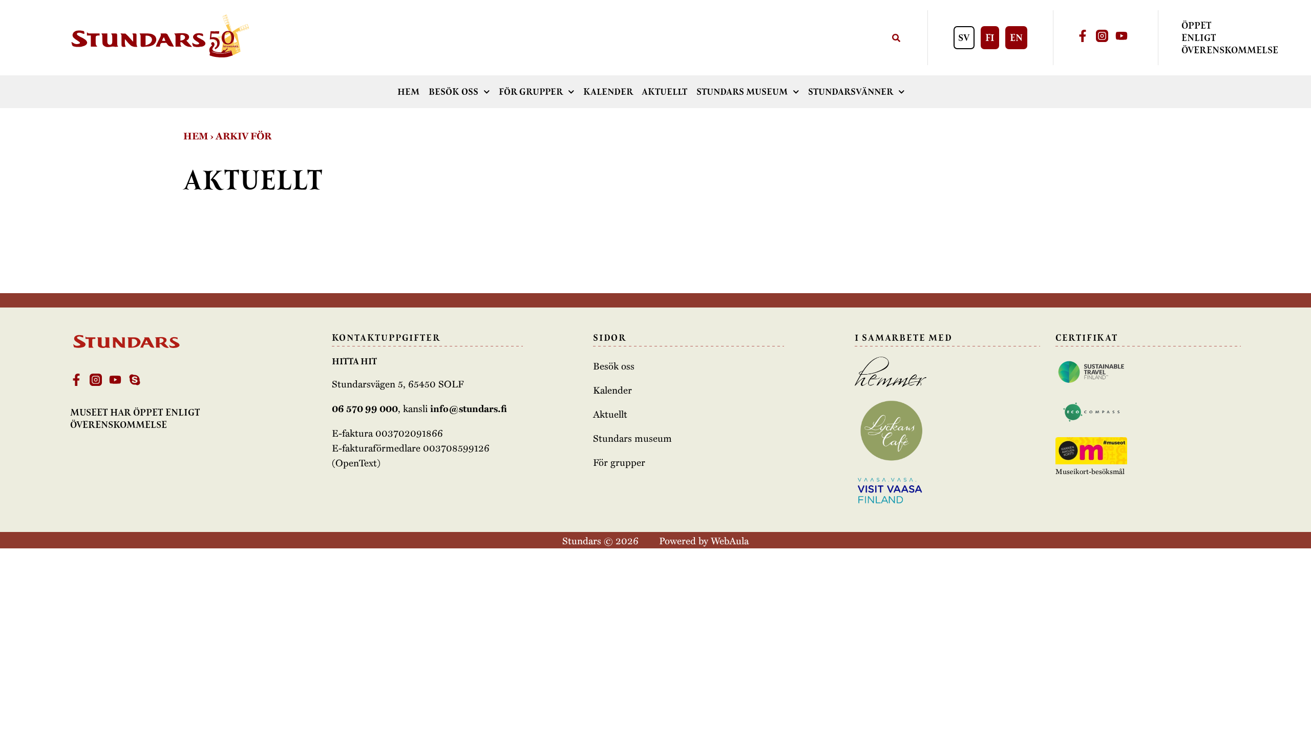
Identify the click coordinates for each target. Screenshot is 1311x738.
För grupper (531, 92)
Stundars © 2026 (600, 540)
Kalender (608, 92)
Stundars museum (742, 92)
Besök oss (453, 92)
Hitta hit (354, 361)
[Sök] (895, 37)
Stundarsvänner (850, 92)
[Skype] (135, 380)
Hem (408, 92)
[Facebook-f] (1082, 36)
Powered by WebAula (704, 540)
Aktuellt (664, 92)
